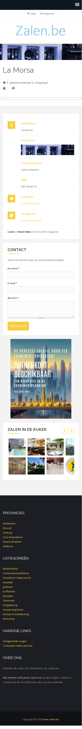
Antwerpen (9, 523)
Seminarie (9, 600)
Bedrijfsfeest (10, 568)
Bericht (13, 298)
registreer (24, 232)
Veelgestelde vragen (15, 641)
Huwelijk (8, 582)
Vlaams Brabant (30, 203)
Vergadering (10, 605)
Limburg (7, 532)
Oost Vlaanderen (13, 537)
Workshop (9, 618)
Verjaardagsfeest (31, 220)
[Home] (41, 30)
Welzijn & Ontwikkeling (16, 614)
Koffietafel (9, 591)
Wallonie (8, 546)
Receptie (8, 596)
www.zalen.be (24, 645)
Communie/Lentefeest (16, 573)
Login (33, 13)
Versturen (18, 326)
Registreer (48, 13)
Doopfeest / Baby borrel (17, 577)
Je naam (13, 268)
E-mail (12, 283)
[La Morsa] (47, 150)
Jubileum (8, 587)
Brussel (7, 528)
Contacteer (9, 645)
